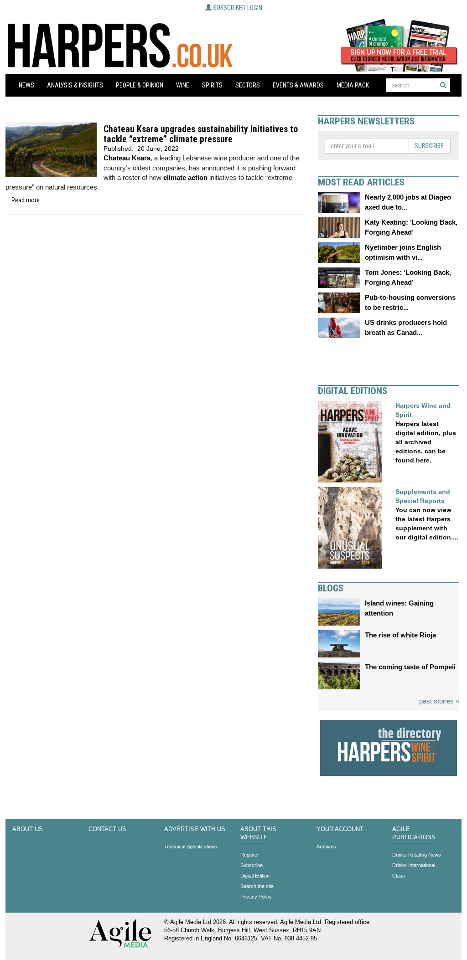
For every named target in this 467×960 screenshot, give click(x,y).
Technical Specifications (190, 846)
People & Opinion (139, 85)
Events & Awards (298, 85)
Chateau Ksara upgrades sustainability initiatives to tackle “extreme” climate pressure (201, 134)
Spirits (212, 85)
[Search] (443, 85)
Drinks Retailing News (416, 854)
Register (249, 854)
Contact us (107, 829)
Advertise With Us (194, 829)
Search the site (257, 886)
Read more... (27, 200)
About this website (258, 833)
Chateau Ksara (127, 158)
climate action (185, 177)
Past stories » (439, 701)
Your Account (340, 829)
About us (27, 829)
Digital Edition (255, 875)
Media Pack (353, 85)
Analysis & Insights (75, 85)
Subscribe (429, 145)
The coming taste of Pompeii (410, 667)
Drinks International (413, 865)
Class (398, 875)
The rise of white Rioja (400, 635)
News (26, 85)
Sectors (247, 85)
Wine (182, 85)
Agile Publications (414, 833)
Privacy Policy (256, 896)
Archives (326, 846)
